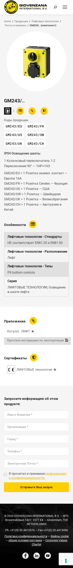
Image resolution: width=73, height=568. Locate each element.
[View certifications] (44, 111)
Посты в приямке (15, 25)
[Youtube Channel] (48, 556)
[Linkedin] (36, 556)
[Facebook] (25, 556)
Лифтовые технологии (45, 21)
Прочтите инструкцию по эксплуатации (35, 340)
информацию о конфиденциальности (38, 476)
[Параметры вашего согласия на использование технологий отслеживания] (66, 561)
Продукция (21, 21)
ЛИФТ (25, 331)
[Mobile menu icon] (65, 7)
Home (7, 21)
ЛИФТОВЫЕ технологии (34, 370)
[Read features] (20, 111)
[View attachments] (32, 111)
